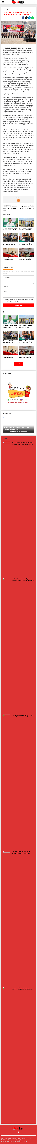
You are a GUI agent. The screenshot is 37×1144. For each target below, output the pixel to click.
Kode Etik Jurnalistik (7, 1141)
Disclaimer (11, 1139)
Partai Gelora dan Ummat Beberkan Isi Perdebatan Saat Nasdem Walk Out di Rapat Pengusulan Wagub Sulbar (9, 258)
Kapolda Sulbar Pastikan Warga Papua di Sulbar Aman (10, 207)
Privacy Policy (20, 1139)
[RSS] (18, 200)
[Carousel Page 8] (26, 431)
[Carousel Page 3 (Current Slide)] (15, 431)
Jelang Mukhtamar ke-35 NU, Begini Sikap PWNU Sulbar (10, 228)
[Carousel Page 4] (17, 431)
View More (18, 364)
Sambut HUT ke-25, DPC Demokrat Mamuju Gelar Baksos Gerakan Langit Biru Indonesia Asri (23, 988)
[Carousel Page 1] (11, 431)
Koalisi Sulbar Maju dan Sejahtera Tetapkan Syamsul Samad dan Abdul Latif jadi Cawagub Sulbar (26, 258)
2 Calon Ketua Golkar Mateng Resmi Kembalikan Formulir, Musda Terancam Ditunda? (22, 716)
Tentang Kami (26, 1138)
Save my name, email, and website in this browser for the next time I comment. (18, 300)
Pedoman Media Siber (21, 1141)
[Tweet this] (26, 17)
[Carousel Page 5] (19, 431)
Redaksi (3, 1139)
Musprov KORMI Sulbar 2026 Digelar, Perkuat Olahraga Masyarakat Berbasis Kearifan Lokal (10, 243)
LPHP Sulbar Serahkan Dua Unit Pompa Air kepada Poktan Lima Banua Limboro (26, 228)
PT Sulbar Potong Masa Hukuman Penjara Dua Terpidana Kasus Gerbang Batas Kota (26, 243)
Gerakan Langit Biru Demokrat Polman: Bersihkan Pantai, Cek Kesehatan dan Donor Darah (21, 852)
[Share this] (23, 17)
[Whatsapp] (32, 17)
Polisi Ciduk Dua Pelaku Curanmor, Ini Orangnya (27, 206)
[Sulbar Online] (19, 2)
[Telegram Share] (29, 17)
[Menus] (2, 2)
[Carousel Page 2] (13, 431)
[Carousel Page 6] (22, 431)
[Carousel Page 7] (24, 431)
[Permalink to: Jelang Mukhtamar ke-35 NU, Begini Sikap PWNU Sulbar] (10, 222)
